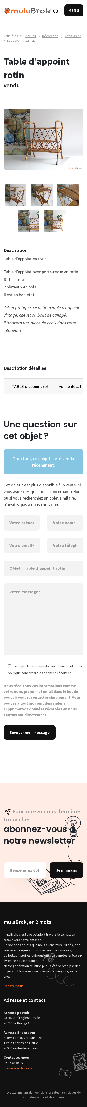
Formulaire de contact (20, 1068)
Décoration (50, 36)
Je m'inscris (66, 870)
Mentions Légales (47, 1092)
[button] (73, 10)
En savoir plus (13, 986)
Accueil (30, 36)
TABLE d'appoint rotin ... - (45, 386)
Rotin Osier (73, 36)
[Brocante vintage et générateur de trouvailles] (28, 10)
